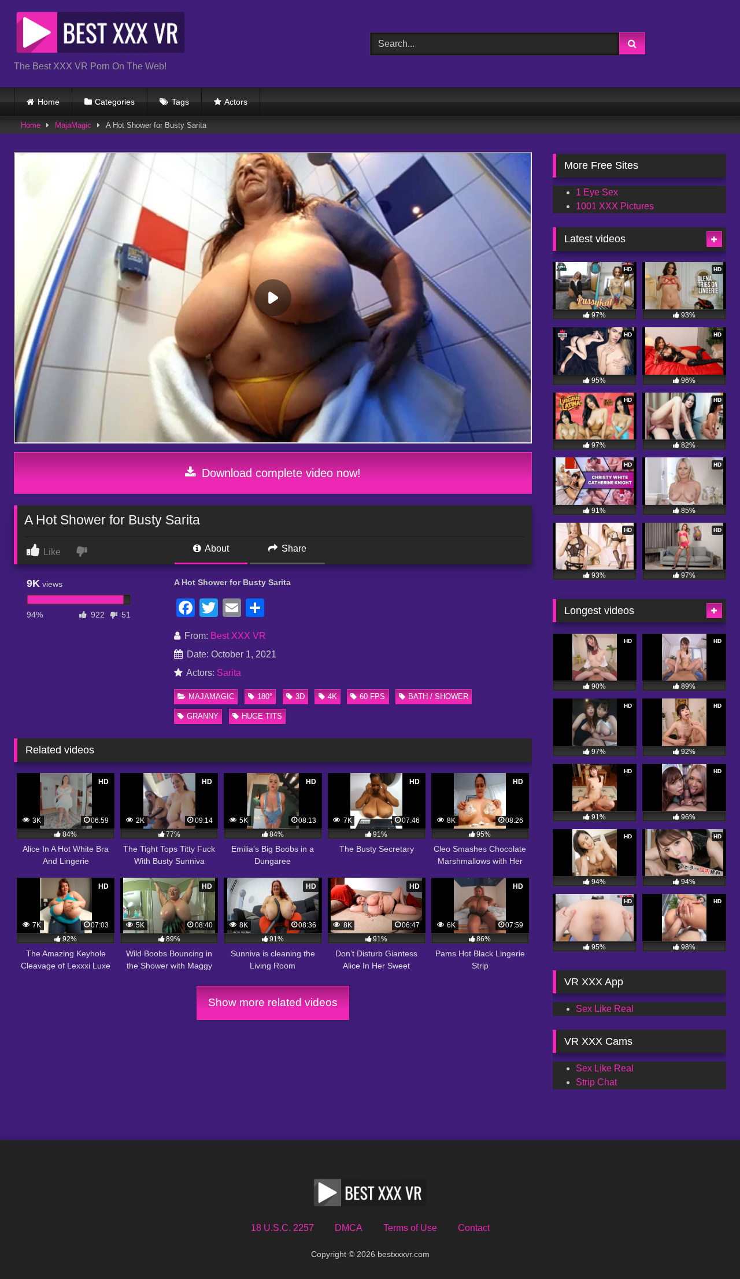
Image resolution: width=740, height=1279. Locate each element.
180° (264, 696)
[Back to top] (704, 1244)
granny (203, 716)
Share (292, 548)
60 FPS (372, 696)
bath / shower (438, 696)
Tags (180, 101)
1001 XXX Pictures (615, 206)
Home (49, 101)
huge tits (262, 716)
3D (300, 696)
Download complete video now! (279, 473)
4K (332, 696)
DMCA (348, 1228)
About (216, 548)
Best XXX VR (238, 636)
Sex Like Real (605, 1009)
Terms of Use (410, 1228)
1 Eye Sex (597, 192)
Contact (474, 1228)
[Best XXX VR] (100, 34)
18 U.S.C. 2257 (282, 1228)
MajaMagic (73, 125)
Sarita (229, 673)
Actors (235, 101)
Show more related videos (273, 1002)
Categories (115, 101)
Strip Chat (596, 1082)
